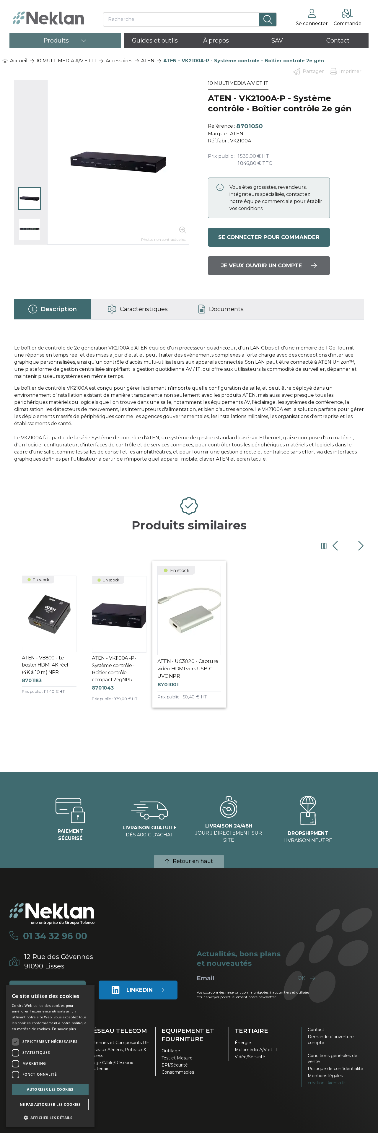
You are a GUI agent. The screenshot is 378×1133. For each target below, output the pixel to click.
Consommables (178, 1072)
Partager (313, 71)
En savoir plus (64, 1028)
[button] (50, 1117)
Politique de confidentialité (335, 1068)
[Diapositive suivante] (360, 546)
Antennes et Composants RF (119, 1042)
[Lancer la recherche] (267, 19)
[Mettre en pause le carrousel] (324, 546)
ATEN (147, 61)
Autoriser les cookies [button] (50, 1089)
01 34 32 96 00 (55, 936)
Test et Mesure (177, 1058)
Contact (316, 1029)
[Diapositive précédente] (336, 546)
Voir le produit (54, 640)
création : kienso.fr (326, 1082)
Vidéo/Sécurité (250, 1056)
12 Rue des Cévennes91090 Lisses (58, 961)
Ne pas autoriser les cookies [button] (50, 1104)
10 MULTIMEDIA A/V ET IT (66, 61)
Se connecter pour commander (269, 237)
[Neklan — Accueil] (48, 18)
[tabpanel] (189, 406)
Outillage (171, 1051)
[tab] (52, 309)
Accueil (18, 61)
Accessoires (119, 61)
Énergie (243, 1042)
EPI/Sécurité (175, 1065)
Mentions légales (325, 1075)
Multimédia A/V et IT (256, 1049)
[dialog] (50, 1056)
